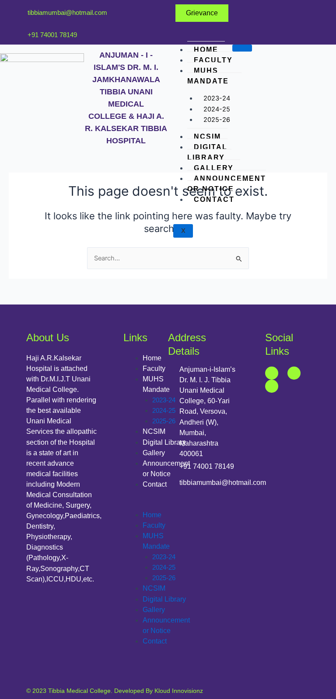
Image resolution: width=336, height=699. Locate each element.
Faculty (213, 60)
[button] (156, 504)
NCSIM (207, 136)
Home (206, 49)
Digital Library (207, 152)
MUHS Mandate (208, 76)
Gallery (214, 168)
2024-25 (163, 410)
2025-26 (216, 120)
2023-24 (163, 400)
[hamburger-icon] (242, 48)
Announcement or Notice (226, 184)
